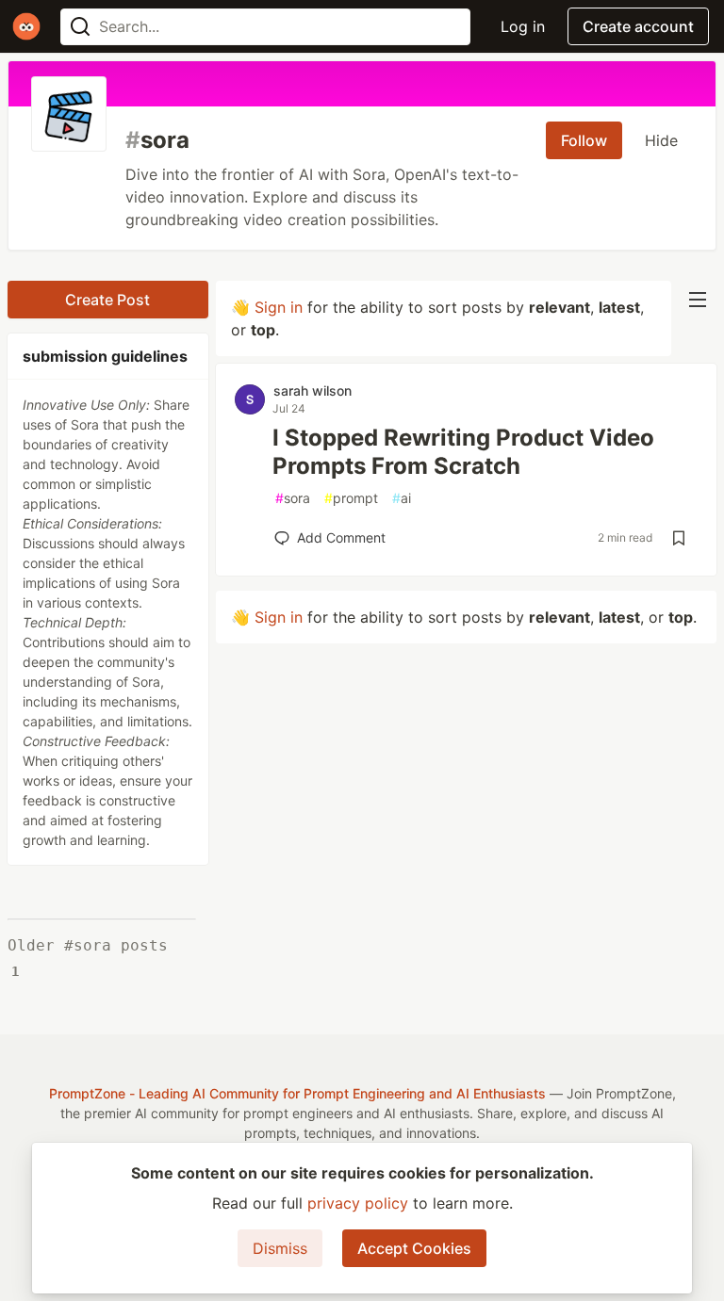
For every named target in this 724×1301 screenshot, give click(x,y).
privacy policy (357, 1203)
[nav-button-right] (697, 299)
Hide (661, 140)
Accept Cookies (414, 1248)
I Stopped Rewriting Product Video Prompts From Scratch (463, 452)
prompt (351, 498)
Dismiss (280, 1248)
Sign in (279, 307)
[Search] (80, 26)
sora (292, 498)
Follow (584, 140)
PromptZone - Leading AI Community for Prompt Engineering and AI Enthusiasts (297, 1093)
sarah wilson (312, 390)
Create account (638, 26)
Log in (523, 26)
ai (401, 498)
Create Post (107, 299)
